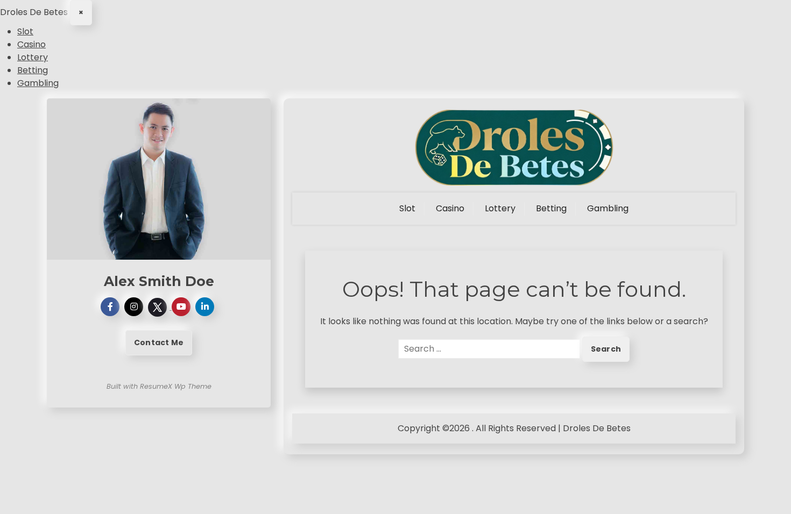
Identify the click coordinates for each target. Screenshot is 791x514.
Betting (32, 70)
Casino (31, 44)
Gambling (38, 83)
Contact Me (158, 342)
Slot (25, 31)
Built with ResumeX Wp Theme (159, 386)
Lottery (32, 57)
